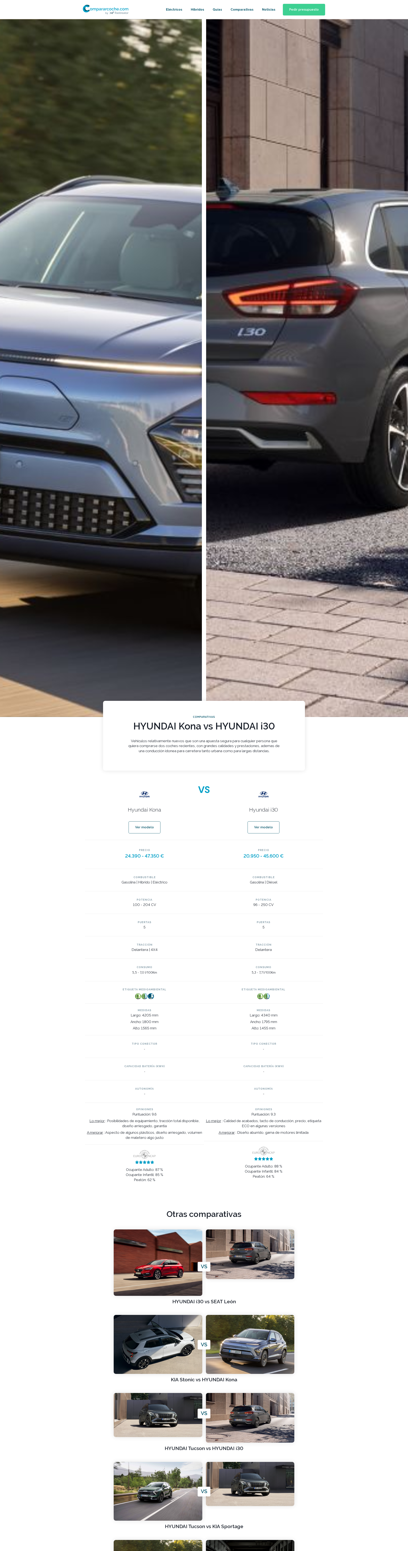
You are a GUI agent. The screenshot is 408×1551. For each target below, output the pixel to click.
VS (204, 1267)
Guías (217, 9)
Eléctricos (174, 9)
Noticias (268, 9)
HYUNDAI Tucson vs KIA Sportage (204, 1526)
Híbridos (197, 9)
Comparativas (242, 9)
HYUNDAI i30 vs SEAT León (204, 1302)
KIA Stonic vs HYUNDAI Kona (204, 1380)
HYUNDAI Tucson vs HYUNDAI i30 (204, 1448)
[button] (304, 9)
